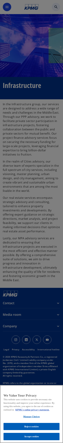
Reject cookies (31, 426)
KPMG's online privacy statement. (32, 409)
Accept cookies (31, 436)
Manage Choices (31, 416)
